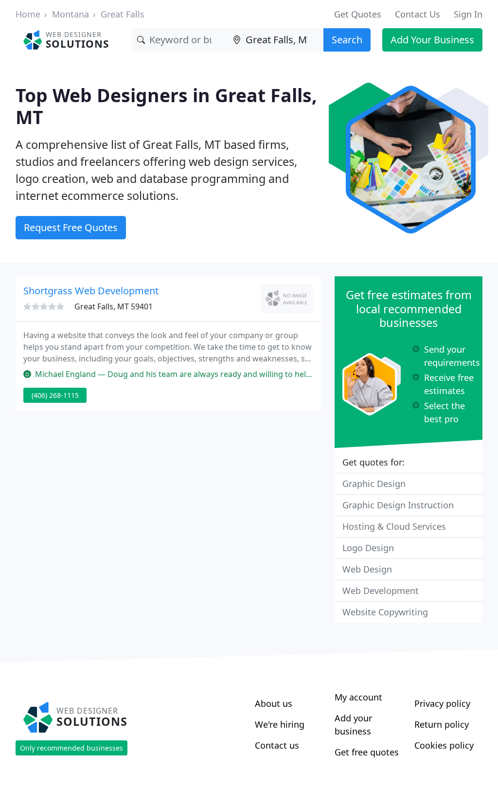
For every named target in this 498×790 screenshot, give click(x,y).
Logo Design (368, 548)
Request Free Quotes (71, 227)
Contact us (277, 745)
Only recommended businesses (71, 748)
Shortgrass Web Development (91, 290)
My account (358, 697)
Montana (70, 14)
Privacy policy (442, 703)
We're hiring (279, 724)
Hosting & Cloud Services (394, 526)
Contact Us (417, 14)
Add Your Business (432, 39)
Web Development (380, 590)
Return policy (441, 724)
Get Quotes (357, 14)
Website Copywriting (385, 612)
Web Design (367, 569)
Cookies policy (444, 745)
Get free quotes (367, 752)
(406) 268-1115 (55, 395)
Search (347, 39)
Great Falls (122, 14)
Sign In (468, 14)
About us (273, 703)
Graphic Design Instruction (398, 505)
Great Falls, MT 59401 (113, 306)
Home (28, 14)
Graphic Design (374, 483)
